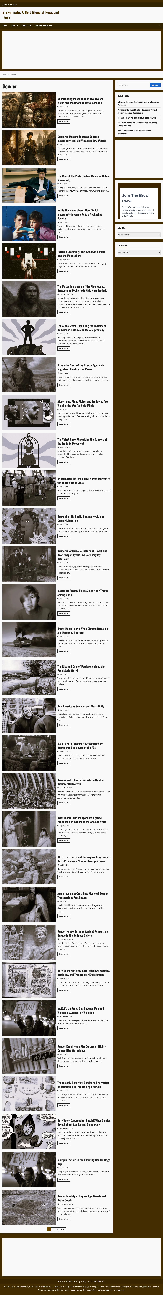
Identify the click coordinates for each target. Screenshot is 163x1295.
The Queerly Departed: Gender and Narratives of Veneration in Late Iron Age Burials (29, 1093)
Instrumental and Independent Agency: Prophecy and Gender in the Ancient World (29, 829)
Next (63, 1229)
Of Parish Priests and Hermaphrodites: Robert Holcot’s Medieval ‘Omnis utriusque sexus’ (29, 866)
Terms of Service (64, 1281)
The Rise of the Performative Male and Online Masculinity (29, 185)
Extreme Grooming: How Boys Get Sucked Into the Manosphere (29, 261)
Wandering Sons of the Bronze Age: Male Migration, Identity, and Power (29, 374)
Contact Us (26, 25)
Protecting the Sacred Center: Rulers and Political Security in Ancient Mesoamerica (137, 111)
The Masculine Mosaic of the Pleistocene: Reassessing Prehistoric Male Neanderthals (29, 299)
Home (4, 25)
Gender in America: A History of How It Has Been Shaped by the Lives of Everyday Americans (29, 564)
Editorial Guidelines (43, 25)
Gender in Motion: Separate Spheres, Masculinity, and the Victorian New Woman (29, 147)
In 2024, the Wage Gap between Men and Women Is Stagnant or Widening (29, 1018)
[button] (160, 25)
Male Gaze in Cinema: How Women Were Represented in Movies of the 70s (29, 753)
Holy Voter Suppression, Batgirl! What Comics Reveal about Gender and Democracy (29, 1131)
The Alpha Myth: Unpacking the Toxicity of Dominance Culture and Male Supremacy (29, 337)
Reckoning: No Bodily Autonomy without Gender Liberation (29, 526)
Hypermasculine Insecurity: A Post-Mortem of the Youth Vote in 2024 (29, 488)
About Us (14, 25)
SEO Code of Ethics (96, 1281)
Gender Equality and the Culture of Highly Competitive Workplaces (29, 1056)
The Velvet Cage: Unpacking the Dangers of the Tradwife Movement (29, 450)
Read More (64, 122)
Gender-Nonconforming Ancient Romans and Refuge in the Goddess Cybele (29, 942)
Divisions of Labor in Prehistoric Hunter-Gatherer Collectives (29, 791)
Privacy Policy (80, 1281)
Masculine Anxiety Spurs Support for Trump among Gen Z (29, 602)
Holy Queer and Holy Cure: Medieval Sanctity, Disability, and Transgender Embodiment (29, 980)
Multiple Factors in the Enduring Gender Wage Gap (29, 1169)
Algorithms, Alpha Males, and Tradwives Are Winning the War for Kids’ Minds (29, 412)
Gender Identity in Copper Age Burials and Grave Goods (29, 1207)
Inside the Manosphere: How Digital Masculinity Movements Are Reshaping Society (29, 223)
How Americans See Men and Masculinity (29, 715)
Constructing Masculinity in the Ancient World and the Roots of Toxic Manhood (29, 110)
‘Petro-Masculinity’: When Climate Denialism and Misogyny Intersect (29, 639)
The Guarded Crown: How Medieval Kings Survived (137, 117)
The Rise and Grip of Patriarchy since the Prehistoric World (29, 677)
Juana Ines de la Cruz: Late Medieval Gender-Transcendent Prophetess (29, 904)
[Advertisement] (76, 50)
